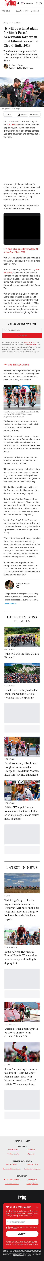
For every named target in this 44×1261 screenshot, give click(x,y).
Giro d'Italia (16, 23)
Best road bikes (11, 1164)
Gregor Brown (17, 65)
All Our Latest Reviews (11, 1179)
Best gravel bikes (32, 1164)
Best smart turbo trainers (11, 1169)
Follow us (24, 114)
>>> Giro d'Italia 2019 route (16, 365)
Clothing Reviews (32, 1184)
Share (9, 114)
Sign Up (22, 1234)
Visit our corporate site (33, 1252)
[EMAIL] (18, 586)
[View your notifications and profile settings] (18, 3)
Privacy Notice (32, 345)
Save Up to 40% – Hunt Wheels (27, 11)
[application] (22, 226)
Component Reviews (12, 1184)
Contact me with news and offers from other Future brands (22, 1227)
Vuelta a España (13, 1154)
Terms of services (30, 342)
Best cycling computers (32, 1169)
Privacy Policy (30, 1243)
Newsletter (36, 114)
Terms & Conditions (20, 1244)
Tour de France (13, 1149)
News (31, 68)
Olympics (31, 1154)
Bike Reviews (32, 1179)
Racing (6, 23)
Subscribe (29, 3)
